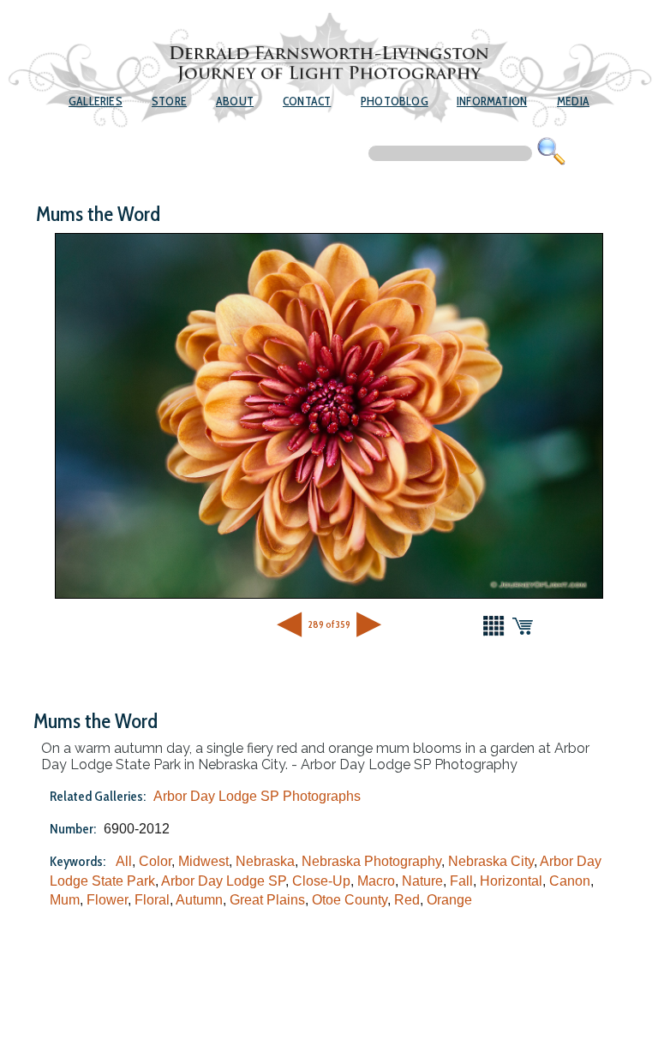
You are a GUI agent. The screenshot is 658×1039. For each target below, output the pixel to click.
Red (407, 900)
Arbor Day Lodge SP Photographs (257, 796)
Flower (107, 900)
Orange (449, 900)
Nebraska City (491, 861)
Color (155, 861)
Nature (422, 881)
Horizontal (511, 881)
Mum (65, 900)
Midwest (203, 861)
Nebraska (265, 861)
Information (492, 101)
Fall (461, 881)
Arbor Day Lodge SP (223, 881)
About (235, 101)
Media (573, 101)
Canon (569, 881)
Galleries (96, 101)
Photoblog (394, 101)
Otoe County (349, 900)
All (124, 861)
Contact (307, 101)
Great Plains (267, 900)
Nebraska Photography (371, 861)
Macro (376, 881)
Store (169, 101)
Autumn (199, 900)
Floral (152, 900)
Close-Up (321, 881)
